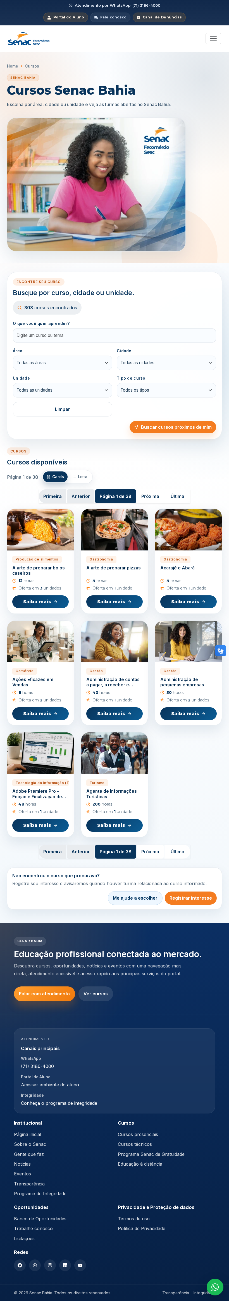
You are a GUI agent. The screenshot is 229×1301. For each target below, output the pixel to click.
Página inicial (27, 1134)
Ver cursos (96, 993)
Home (12, 66)
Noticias (22, 1164)
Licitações (24, 1238)
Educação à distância (140, 1164)
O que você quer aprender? (41, 323)
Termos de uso (134, 1218)
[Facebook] (20, 1265)
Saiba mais (37, 601)
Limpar (62, 409)
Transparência (29, 1184)
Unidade (21, 378)
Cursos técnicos (135, 1144)
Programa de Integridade (40, 1193)
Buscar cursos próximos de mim (176, 427)
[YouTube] (80, 1265)
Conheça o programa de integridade (59, 1103)
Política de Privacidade (141, 1228)
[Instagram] (50, 1265)
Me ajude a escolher (135, 898)
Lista (82, 477)
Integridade (204, 1292)
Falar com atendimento (44, 993)
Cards (58, 477)
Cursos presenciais (138, 1134)
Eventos (22, 1174)
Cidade (124, 350)
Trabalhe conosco (33, 1228)
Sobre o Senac (30, 1144)
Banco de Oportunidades (40, 1218)
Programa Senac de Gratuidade (151, 1154)
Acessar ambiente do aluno (50, 1084)
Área (17, 350)
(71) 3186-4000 (37, 1066)
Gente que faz (29, 1154)
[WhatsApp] (35, 1265)
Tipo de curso (131, 378)
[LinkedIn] (65, 1265)
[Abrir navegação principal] (213, 38)
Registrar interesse (191, 898)
